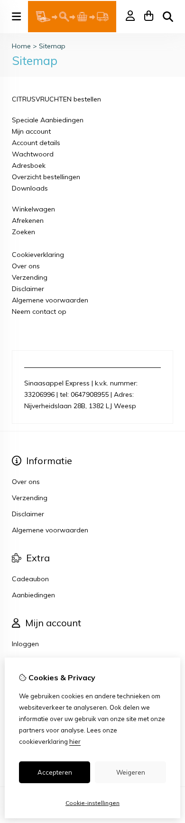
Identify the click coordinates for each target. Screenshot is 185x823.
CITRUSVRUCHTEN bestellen (56, 99)
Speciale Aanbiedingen (47, 120)
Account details (36, 142)
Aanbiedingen (33, 595)
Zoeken (23, 232)
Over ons (26, 266)
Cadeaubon (30, 579)
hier (75, 741)
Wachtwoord (33, 154)
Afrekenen (28, 220)
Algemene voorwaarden (50, 300)
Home (21, 46)
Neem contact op (39, 311)
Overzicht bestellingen (46, 177)
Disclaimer (28, 288)
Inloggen (25, 644)
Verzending (29, 277)
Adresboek (29, 165)
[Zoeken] (168, 16)
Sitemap (52, 46)
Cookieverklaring (38, 254)
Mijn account (31, 131)
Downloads (30, 188)
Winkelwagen (33, 209)
